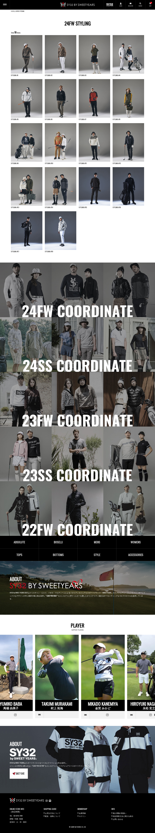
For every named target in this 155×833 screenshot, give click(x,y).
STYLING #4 (116, 75)
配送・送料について (52, 816)
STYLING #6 (48, 119)
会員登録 (82, 813)
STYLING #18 (49, 251)
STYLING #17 (15, 251)
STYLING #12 (117, 163)
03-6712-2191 (18, 815)
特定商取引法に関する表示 (123, 816)
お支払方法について (52, 813)
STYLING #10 (49, 163)
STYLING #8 (116, 119)
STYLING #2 (48, 75)
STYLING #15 (83, 207)
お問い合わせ (118, 819)
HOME (12, 11)
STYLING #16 (117, 207)
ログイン (82, 816)
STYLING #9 (15, 163)
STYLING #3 (82, 75)
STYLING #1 (14, 75)
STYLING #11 (83, 163)
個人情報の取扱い (119, 813)
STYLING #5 (15, 119)
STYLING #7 (82, 119)
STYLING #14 (49, 207)
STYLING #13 (15, 207)
